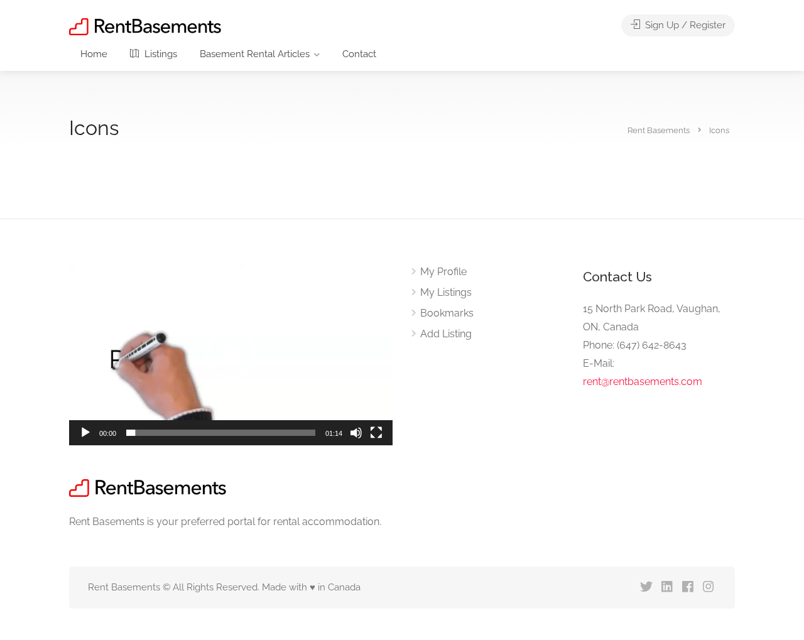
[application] (231, 354)
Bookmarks (447, 313)
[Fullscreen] (376, 432)
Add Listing (446, 334)
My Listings (446, 292)
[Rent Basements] (145, 26)
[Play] (85, 432)
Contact (359, 54)
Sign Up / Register (684, 25)
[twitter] (646, 587)
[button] (231, 354)
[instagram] (708, 587)
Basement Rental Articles (255, 54)
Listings (159, 54)
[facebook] (687, 587)
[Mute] (356, 432)
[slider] (220, 433)
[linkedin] (667, 587)
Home (93, 54)
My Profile (443, 272)
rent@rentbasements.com (642, 382)
